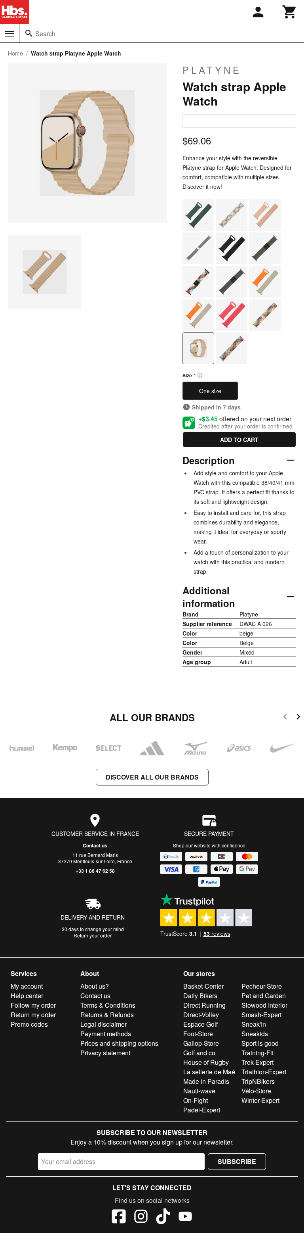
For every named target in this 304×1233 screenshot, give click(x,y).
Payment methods (105, 1033)
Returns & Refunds (107, 1014)
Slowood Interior (264, 1005)
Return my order (33, 1014)
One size (210, 391)
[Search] (29, 33)
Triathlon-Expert (263, 1071)
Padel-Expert (201, 1109)
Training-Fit (257, 1052)
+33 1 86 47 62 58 (95, 870)
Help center (27, 995)
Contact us (95, 845)
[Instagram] (141, 1217)
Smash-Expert (261, 1014)
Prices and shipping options (119, 1043)
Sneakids (254, 1033)
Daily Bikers (200, 995)
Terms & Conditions (107, 1005)
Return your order (93, 935)
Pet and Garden (263, 995)
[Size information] (200, 375)
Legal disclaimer (103, 1024)
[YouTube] (185, 1217)
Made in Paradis (206, 1081)
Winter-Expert (260, 1100)
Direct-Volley (201, 1014)
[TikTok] (163, 1217)
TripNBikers (258, 1081)
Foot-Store (198, 1033)
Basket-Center (203, 986)
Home (15, 53)
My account (27, 986)
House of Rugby (206, 1062)
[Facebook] (119, 1217)
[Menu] (9, 33)
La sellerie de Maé (209, 1071)
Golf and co (199, 1052)
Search (45, 33)
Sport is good (260, 1043)
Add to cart (239, 440)
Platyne (211, 69)
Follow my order (33, 1005)
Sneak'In (253, 1024)
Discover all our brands (152, 777)
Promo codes (29, 1024)
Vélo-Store (256, 1090)
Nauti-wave (199, 1090)
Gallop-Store (201, 1043)
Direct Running (204, 1005)
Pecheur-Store (261, 986)
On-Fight (195, 1100)
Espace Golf (200, 1024)
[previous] (285, 718)
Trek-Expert (257, 1062)
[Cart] (290, 12)
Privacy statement (105, 1052)
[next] (298, 718)
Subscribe (237, 1161)
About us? (94, 986)
